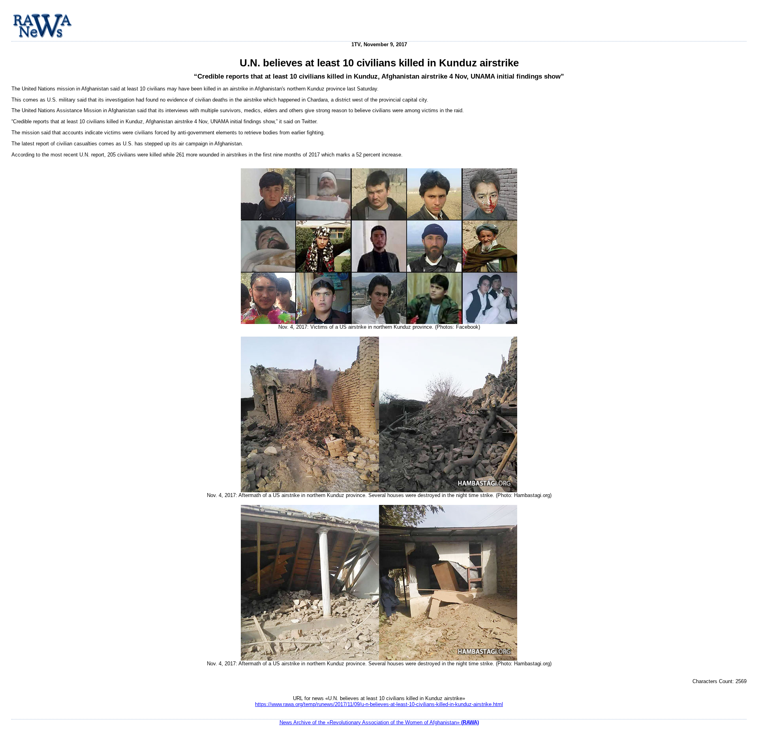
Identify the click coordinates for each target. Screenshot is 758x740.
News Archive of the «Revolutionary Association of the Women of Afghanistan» (379, 722)
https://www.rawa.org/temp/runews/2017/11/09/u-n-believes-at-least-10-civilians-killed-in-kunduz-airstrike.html (379, 704)
